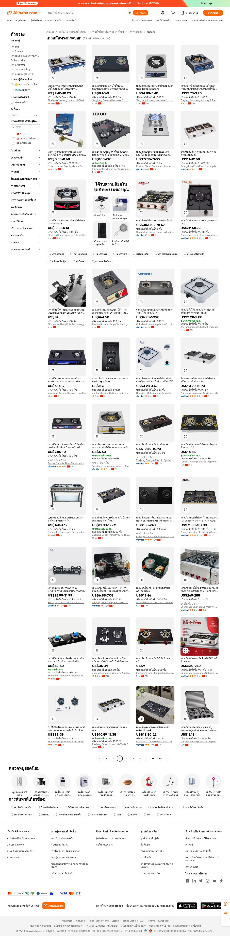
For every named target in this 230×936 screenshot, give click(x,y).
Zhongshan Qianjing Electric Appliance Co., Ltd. (111, 673)
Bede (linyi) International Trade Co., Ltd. (155, 393)
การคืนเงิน (146, 857)
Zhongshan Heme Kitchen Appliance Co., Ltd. (199, 235)
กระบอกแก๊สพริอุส (103, 261)
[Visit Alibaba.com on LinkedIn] (194, 881)
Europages (164, 920)
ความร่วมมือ (191, 867)
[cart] (173, 13)
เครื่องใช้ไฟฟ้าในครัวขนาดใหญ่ (107, 31)
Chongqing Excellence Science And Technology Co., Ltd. (67, 532)
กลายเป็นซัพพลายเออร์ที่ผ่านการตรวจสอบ (202, 859)
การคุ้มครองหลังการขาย (63, 857)
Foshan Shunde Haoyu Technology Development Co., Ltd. (111, 324)
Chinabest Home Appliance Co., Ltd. (155, 324)
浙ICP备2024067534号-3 (201, 931)
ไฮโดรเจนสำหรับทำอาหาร (79, 807)
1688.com (80, 920)
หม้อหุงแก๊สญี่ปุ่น (59, 261)
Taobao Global (129, 920)
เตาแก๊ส (133, 815)
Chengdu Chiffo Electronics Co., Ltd (155, 536)
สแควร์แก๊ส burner (133, 807)
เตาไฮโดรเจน (166, 815)
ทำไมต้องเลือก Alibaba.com (21, 838)
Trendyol (150, 920)
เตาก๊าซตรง (101, 254)
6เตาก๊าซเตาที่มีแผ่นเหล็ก (70, 815)
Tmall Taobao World (98, 920)
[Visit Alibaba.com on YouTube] (214, 881)
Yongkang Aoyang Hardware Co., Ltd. (111, 100)
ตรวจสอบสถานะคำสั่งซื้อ (198, 851)
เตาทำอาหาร (135, 31)
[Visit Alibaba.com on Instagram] (208, 881)
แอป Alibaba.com (164, 905)
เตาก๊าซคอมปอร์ (108, 807)
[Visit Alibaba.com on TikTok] (221, 881)
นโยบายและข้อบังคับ (62, 873)
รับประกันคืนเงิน (59, 844)
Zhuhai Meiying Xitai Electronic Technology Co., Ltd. (111, 393)
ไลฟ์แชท (145, 844)
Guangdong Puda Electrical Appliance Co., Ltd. (199, 166)
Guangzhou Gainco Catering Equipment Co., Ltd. (155, 232)
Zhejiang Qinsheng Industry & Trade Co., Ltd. (67, 100)
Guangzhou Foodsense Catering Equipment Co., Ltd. (199, 673)
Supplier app (116, 905)
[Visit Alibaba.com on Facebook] (187, 881)
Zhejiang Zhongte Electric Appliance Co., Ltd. (155, 460)
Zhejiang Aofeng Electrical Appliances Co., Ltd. (199, 741)
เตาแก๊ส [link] (151, 31)
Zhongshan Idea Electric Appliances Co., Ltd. (199, 532)
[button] (129, 13)
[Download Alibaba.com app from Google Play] (212, 905)
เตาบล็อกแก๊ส (58, 254)
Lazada (115, 920)
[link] (225, 904)
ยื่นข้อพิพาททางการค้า (152, 851)
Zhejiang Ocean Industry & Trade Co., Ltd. (67, 235)
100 (160, 758)
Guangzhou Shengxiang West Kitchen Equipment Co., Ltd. (199, 606)
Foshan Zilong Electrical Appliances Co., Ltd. (111, 169)
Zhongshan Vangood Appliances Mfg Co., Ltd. (199, 393)
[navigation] (25, 395)
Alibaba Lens (18, 905)
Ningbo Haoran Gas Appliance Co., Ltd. (67, 166)
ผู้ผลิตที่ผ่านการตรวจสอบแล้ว (111, 838)
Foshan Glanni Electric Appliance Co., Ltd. (155, 166)
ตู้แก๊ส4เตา (81, 261)
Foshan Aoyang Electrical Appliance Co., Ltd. (199, 461)
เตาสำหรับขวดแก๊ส (22, 807)
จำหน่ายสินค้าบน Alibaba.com (201, 838)
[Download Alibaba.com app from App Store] (187, 905)
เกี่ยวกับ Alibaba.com (18, 831)
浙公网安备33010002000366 (170, 931)
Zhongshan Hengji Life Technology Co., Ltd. (67, 324)
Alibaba (50, 31)
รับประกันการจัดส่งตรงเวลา (65, 851)
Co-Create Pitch (15, 844)
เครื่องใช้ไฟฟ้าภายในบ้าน (72, 31)
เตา (148, 815)
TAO (141, 920)
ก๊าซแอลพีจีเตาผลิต (195, 254)
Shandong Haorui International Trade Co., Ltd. (67, 675)
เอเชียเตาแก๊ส (142, 254)
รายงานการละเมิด (150, 873)
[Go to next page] (167, 758)
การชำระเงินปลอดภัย (62, 838)
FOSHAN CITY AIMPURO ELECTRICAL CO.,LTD (155, 741)
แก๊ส (119, 815)
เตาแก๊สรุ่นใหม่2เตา (23, 815)
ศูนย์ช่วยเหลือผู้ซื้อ (150, 838)
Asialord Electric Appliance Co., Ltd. (154, 602)
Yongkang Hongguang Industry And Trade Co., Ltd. (111, 466)
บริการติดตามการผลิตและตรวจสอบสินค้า (69, 865)
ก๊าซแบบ (45, 815)
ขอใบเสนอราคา (104, 844)
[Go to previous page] (99, 758)
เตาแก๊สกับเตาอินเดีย (194, 807)
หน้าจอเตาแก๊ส (80, 254)
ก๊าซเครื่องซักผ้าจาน (49, 807)
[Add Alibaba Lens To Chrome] (53, 905)
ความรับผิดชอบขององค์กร (20, 851)
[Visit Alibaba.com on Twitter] (201, 881)
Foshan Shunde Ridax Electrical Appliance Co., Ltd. (67, 463)
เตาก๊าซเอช (122, 254)
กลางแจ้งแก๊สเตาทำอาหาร (163, 807)
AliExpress (67, 920)
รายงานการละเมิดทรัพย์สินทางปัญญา (157, 865)
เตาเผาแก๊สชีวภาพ (99, 815)
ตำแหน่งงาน (13, 857)
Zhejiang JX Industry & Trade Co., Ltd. (111, 602)
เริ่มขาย (189, 844)
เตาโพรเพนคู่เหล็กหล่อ (167, 254)
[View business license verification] (145, 931)
